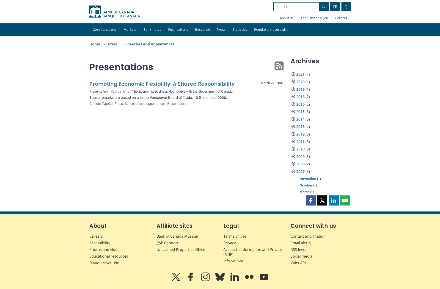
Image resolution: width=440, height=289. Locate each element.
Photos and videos (105, 249)
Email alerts (301, 242)
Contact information (308, 236)
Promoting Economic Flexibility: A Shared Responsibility (162, 84)
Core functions (105, 29)
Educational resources (108, 256)
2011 (300, 141)
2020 (300, 81)
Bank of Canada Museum (178, 236)
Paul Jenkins (120, 91)
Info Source (233, 261)
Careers (341, 18)
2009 (300, 156)
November (308, 178)
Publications (178, 29)
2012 (300, 134)
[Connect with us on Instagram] (205, 280)
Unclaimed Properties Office (181, 249)
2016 (300, 104)
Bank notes (152, 29)
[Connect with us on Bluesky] (220, 280)
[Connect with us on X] (176, 280)
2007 (300, 171)
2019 (300, 89)
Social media (301, 256)
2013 (300, 126)
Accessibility (99, 242)
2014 (300, 119)
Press (221, 29)
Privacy (229, 242)
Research (202, 29)
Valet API (298, 262)
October (306, 185)
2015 (300, 111)
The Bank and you (314, 18)
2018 (300, 96)
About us (287, 18)
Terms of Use (234, 236)
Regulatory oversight (271, 29)
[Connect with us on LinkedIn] (235, 280)
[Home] (114, 12)
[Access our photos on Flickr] (249, 280)
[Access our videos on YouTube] (264, 280)
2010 (300, 149)
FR (335, 6)
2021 (300, 74)
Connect (168, 242)
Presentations (177, 103)
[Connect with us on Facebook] (191, 280)
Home (94, 44)
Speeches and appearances (149, 44)
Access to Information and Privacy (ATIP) (252, 252)
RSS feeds (299, 249)
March (304, 192)
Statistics (240, 29)
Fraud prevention (104, 262)
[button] (311, 200)
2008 (300, 164)
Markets (130, 29)
